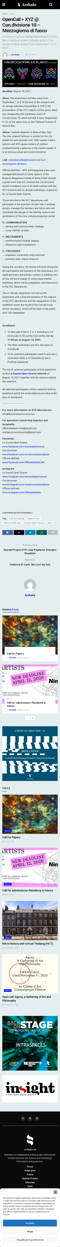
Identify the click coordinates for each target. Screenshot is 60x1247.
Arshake (16, 54)
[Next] (32, 718)
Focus (30, 1166)
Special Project (30, 1178)
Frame (30, 1174)
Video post (30, 1170)
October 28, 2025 (11, 1005)
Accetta (30, 1223)
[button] (55, 1192)
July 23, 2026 (24, 658)
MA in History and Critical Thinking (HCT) (27, 943)
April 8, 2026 (24, 710)
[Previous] (27, 718)
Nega (30, 1231)
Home (4, 14)
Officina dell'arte (12, 523)
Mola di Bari (34, 519)
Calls (12, 14)
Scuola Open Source (34, 523)
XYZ (50, 523)
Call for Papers (15, 653)
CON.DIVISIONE (16, 519)
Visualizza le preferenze (30, 1239)
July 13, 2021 (30, 54)
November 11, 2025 (11, 948)
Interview (30, 1182)
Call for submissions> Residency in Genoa (27, 890)
